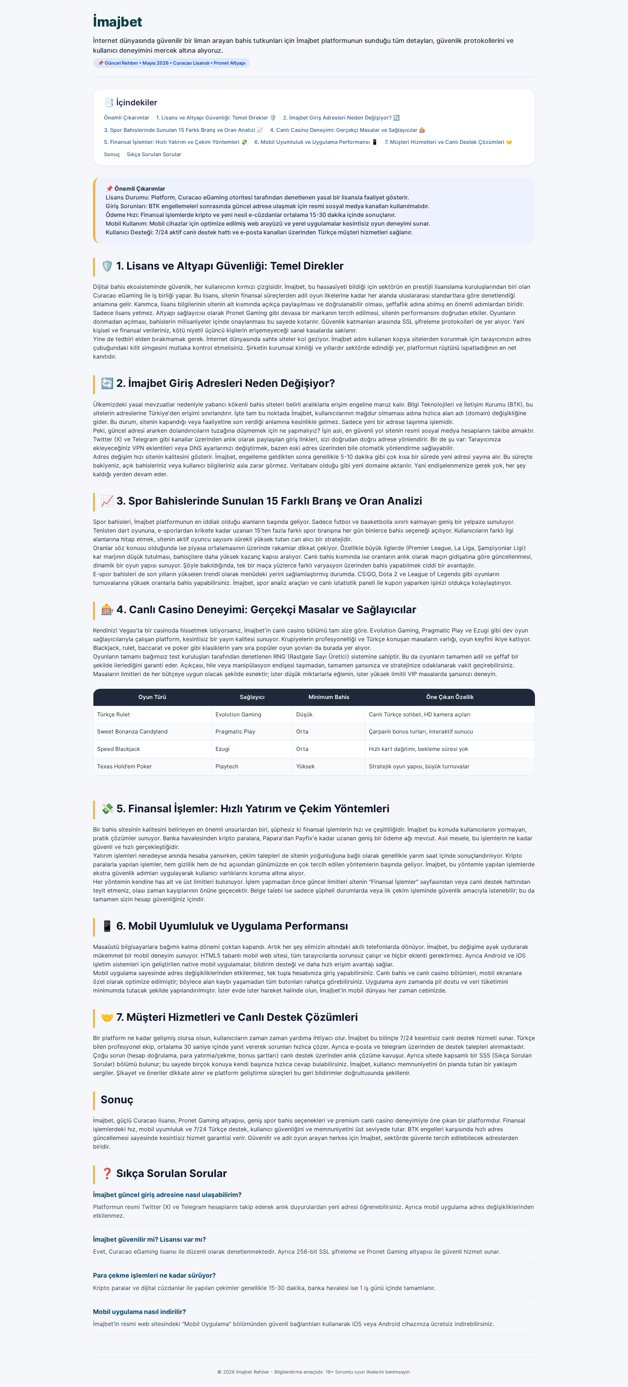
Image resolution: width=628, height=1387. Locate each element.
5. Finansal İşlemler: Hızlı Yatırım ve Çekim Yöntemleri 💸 (175, 142)
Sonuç (112, 154)
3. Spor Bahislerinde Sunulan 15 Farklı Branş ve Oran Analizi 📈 (183, 130)
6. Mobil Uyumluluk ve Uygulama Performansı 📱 (316, 142)
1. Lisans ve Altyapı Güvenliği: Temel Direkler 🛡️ (216, 117)
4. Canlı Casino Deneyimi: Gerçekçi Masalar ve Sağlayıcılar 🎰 (348, 130)
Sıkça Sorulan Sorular (154, 154)
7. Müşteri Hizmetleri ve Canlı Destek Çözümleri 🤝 (448, 142)
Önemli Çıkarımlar (126, 117)
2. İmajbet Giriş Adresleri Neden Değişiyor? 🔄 (341, 117)
